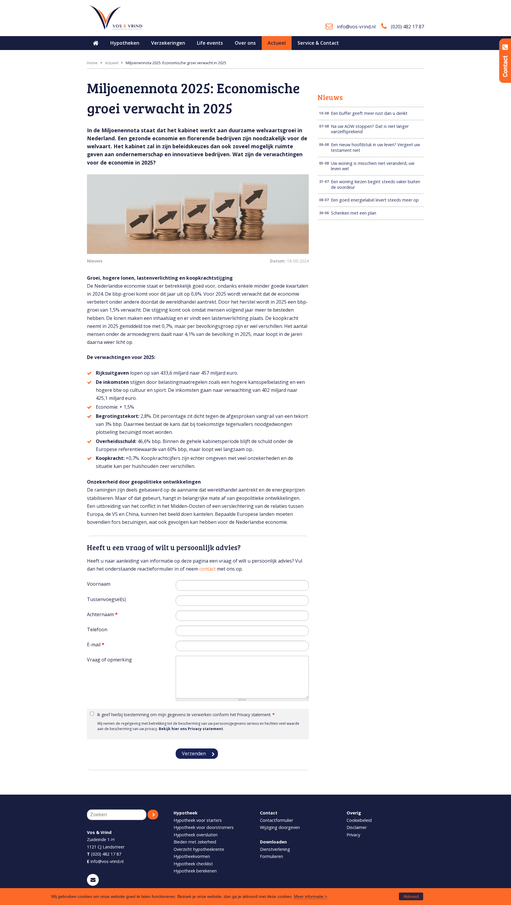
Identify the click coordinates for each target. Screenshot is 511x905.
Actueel (111, 62)
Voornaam (98, 584)
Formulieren (271, 856)
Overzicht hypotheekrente (199, 849)
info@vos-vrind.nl (356, 26)
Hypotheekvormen (192, 856)
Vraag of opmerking (109, 659)
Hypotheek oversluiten (196, 835)
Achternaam (102, 614)
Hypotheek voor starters (198, 820)
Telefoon (97, 629)
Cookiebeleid (359, 820)
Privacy (353, 835)
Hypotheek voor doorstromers (204, 827)
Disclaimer (357, 827)
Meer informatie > (310, 896)
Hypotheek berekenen (195, 871)
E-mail (95, 644)
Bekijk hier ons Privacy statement (191, 728)
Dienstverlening (275, 849)
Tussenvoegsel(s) (106, 599)
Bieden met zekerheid (195, 842)
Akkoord (411, 896)
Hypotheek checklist (193, 864)
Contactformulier (276, 820)
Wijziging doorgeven (280, 827)
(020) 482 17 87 (407, 26)
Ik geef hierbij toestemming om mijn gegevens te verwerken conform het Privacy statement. (185, 714)
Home (92, 62)
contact (207, 569)
